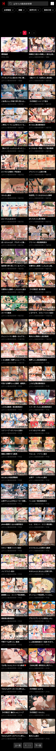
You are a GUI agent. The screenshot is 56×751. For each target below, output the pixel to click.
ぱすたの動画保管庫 (36, 57)
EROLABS (5, 57)
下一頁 (38, 745)
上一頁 (18, 745)
